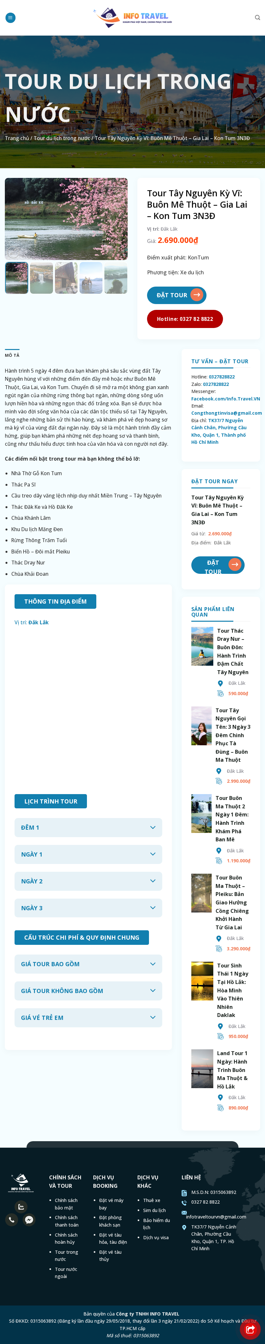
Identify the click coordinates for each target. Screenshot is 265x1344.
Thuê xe (151, 1200)
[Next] (117, 219)
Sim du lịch (154, 1210)
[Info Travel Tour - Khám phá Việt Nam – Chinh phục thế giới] (133, 18)
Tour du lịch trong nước (62, 138)
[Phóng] (13, 252)
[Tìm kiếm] (257, 17)
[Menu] (10, 18)
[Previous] (15, 219)
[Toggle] (153, 827)
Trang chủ (17, 138)
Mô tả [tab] (12, 355)
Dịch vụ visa (156, 1237)
